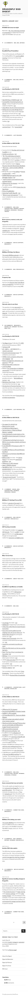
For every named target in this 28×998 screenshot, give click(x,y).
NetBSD (22, 42)
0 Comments (8, 79)
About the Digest (7, 956)
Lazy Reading (17, 135)
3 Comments (8, 578)
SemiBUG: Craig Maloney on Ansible (12, 586)
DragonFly (8, 244)
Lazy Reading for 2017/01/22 (10, 336)
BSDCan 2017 (6, 457)
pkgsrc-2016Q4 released (9, 465)
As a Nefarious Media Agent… (10, 428)
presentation (18, 127)
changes (9, 895)
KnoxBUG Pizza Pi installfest (10, 51)
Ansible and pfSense (8, 154)
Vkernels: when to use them (10, 304)
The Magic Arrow (7, 343)
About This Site (18, 578)
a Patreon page (12, 950)
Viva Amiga (5, 623)
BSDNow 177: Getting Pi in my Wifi (12, 500)
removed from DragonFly (12, 788)
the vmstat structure (9, 891)
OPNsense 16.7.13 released (9, 709)
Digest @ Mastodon (7, 959)
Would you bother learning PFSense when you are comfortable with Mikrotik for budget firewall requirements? (13, 725)
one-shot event (18, 750)
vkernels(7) (18, 307)
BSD (15, 42)
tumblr (10, 942)
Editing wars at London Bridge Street (12, 109)
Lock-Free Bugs (6, 366)
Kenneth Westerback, (14, 166)
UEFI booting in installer (9, 527)
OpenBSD (7, 210)
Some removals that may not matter (12, 783)
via (21, 100)
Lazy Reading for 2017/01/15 (10, 614)
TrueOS (7, 211)
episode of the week (13, 503)
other (22, 893)
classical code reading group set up (12, 746)
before (9, 469)
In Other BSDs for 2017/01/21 (10, 417)
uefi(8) (17, 532)
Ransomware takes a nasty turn (11, 364)
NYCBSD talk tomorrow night (10, 27)
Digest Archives (6, 965)
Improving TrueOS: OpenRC (9, 193)
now (3, 534)
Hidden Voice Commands (9, 638)
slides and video (11, 660)
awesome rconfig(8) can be (16, 538)
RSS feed (4, 969)
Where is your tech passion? (10, 195)
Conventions (9, 208)
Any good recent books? (9, 477)
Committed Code (18, 810)
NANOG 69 (5, 624)
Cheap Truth (5, 115)
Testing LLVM (6, 347)
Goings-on (8, 326)
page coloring (21, 891)
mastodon (21, 942)
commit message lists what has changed (13, 857)
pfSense (14, 775)
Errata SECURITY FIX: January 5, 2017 (12, 446)
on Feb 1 (17, 160)
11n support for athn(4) (8, 424)
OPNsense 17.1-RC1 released (10, 463)
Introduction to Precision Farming (11, 386)
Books (14, 489)
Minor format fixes (7, 555)
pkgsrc (13, 492)
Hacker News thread (7, 634)
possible (4, 469)
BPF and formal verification (9, 731)
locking (4, 895)
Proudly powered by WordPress (10, 994)
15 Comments (9, 42)
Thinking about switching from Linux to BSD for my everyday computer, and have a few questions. (14, 442)
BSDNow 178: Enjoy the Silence (11, 252)
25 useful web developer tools (10, 353)
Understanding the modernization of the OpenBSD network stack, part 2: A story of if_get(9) (13, 436)
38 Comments (9, 325)
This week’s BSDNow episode (10, 255)
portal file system (7, 790)
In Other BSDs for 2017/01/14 (10, 696)
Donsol (4, 665)
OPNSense (14, 210)
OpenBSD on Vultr (7, 467)
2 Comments (8, 269)
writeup (12, 740)
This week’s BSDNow (8, 822)
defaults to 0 (8, 794)
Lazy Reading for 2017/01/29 (10, 89)
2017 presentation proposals (10, 729)
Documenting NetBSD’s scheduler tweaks (13, 711)
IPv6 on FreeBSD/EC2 (8, 191)
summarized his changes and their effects (13, 901)
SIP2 (22, 343)
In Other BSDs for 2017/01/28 (10, 143)
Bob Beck (22, 166)
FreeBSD (16, 208)
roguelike (13, 688)
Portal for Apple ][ (7, 667)
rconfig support (18, 534)
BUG (18, 42)
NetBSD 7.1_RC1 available (9, 713)
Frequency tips (6, 277)
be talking (16, 171)
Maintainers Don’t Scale (8, 382)
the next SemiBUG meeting (11, 754)
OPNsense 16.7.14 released (9, 183)
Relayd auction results (8, 426)
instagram (15, 942)
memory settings (10, 893)
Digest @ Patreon (7, 962)
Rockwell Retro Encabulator (17, 675)
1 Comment (8, 489)
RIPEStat (4, 656)
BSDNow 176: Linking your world (11, 819)
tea (24, 409)
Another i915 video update (9, 848)
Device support (18, 242)
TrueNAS (20, 210)
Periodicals (20, 269)
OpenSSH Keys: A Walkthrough (10, 100)
